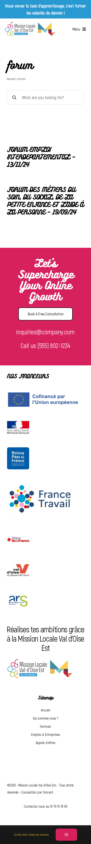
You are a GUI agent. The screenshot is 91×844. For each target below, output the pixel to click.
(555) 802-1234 (54, 345)
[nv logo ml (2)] (29, 23)
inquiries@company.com (45, 332)
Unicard (48, 792)
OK (66, 834)
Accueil (11, 79)
